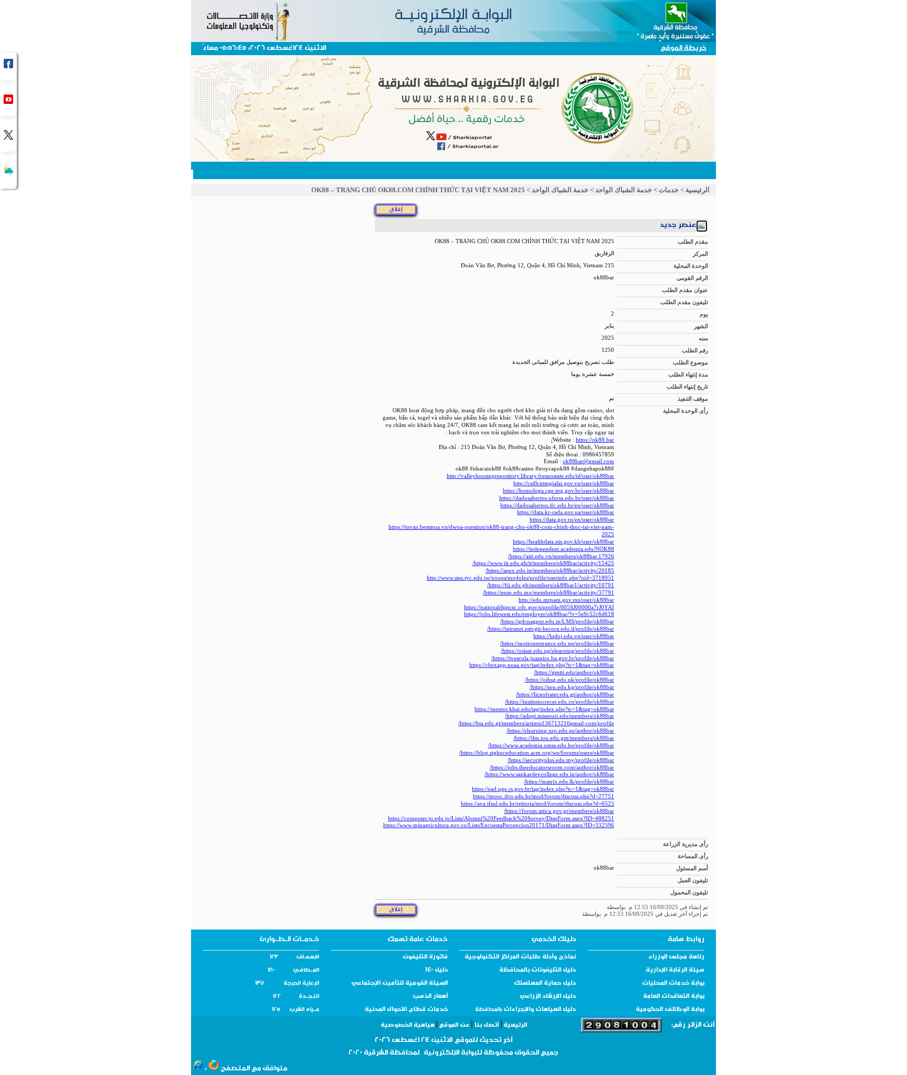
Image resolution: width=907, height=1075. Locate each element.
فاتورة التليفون (425, 957)
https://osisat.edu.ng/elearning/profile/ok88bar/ (557, 651)
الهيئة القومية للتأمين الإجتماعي (399, 983)
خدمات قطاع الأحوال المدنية (406, 1010)
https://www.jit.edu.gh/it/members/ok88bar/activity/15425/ (543, 563)
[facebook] (8, 66)
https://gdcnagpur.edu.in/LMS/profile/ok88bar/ (557, 621)
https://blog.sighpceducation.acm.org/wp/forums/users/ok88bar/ (536, 753)
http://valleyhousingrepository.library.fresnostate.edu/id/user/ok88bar (530, 476)
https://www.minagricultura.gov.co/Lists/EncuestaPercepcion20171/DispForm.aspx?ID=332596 (498, 825)
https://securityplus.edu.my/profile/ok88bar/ (561, 760)
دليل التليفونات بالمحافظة (537, 970)
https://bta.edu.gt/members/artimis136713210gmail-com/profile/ (536, 723)
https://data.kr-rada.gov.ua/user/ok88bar (565, 512)
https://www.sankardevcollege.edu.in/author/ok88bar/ (549, 774)
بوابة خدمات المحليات (673, 983)
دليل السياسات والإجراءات (539, 1010)
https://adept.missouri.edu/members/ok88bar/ (559, 716)
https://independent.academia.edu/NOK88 (563, 549)
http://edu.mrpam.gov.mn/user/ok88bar (566, 600)
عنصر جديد (678, 225)
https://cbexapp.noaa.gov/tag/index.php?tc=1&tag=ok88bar (541, 665)
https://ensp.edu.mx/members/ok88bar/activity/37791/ (548, 593)
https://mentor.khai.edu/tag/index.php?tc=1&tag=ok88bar (544, 709)
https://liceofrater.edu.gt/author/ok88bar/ (565, 694)
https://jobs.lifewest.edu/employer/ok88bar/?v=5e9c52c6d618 (539, 614)
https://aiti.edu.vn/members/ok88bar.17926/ (561, 556)
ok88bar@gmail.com (588, 461)
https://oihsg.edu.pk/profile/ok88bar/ (569, 680)
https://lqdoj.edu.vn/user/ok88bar (573, 636)
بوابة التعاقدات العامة (673, 997)
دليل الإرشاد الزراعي (548, 997)
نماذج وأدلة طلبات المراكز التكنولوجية (520, 957)
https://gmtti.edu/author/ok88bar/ (574, 672)
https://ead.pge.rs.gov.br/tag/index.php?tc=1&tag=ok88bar (543, 789)
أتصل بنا (486, 1025)
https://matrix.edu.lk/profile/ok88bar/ (569, 782)
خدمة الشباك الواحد (623, 190)
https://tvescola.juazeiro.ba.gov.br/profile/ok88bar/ (552, 658)
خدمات (669, 190)
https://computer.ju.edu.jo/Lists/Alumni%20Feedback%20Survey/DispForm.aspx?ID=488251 (501, 818)
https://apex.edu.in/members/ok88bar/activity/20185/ (550, 570)
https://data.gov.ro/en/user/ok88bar (572, 520)
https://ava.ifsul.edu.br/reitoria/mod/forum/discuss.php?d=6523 (537, 804)
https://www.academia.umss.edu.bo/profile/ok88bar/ (551, 745)
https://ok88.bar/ (582, 440)
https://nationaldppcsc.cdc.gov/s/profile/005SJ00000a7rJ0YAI (539, 607)
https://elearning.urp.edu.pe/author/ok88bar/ (560, 731)
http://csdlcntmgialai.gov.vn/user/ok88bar (563, 483)
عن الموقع (454, 1025)
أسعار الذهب (430, 997)
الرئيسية (697, 190)
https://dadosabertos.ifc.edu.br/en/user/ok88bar (557, 505)
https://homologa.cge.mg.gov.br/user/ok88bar (558, 491)
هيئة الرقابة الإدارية (675, 970)
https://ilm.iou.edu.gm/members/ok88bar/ (563, 738)
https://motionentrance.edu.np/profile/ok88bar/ (557, 643)
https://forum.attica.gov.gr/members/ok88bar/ (559, 811)
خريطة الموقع (683, 48)
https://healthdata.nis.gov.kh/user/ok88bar (563, 542)
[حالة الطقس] (8, 173)
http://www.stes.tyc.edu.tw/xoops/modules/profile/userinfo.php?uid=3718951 (520, 578)
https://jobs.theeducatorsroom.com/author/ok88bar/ (552, 767)
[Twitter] (8, 138)
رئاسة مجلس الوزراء (676, 957)
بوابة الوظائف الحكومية (670, 1010)
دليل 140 (436, 970)
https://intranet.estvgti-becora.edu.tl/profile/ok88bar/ (550, 629)
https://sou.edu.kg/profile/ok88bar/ (572, 687)
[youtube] (8, 102)
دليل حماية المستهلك (545, 983)
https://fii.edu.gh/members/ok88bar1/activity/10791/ (550, 585)
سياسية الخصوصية (408, 1025)
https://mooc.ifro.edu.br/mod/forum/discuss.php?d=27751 (543, 796)
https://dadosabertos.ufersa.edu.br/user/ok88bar (556, 498)
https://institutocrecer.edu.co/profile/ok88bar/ (559, 702)
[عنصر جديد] (702, 227)
